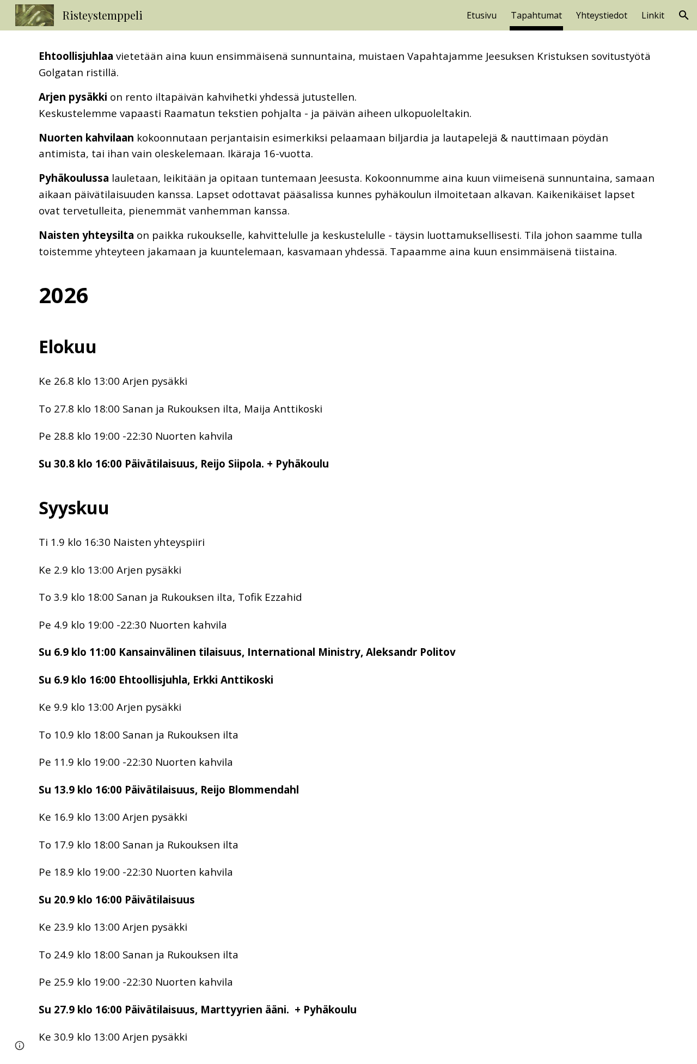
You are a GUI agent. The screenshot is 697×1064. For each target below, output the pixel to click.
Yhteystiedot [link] (601, 15)
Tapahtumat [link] (536, 15)
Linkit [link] (652, 15)
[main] (348, 547)
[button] (684, 15)
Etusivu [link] (482, 15)
